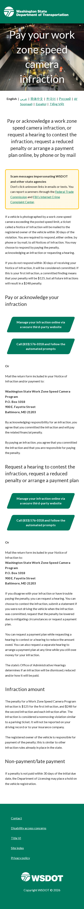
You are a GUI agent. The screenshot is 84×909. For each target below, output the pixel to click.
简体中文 (36, 99)
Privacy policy (20, 858)
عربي (23, 99)
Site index (17, 848)
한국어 (51, 99)
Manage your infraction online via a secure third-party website (41, 324)
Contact (16, 818)
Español (41, 104)
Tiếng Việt (57, 104)
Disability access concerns (28, 828)
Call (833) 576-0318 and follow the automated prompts (40, 346)
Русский (65, 99)
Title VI (16, 838)
